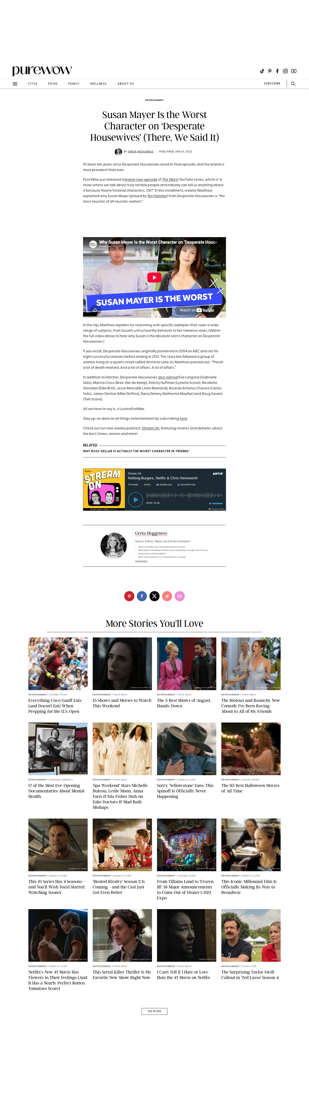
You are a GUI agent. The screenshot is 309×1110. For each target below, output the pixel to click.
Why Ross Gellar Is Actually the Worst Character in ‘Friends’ (136, 451)
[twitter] (154, 596)
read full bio (141, 561)
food (53, 83)
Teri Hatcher (157, 196)
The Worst (170, 180)
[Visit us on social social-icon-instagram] (285, 71)
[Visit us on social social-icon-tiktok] (262, 71)
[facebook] (142, 596)
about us (126, 83)
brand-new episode (140, 180)
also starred (168, 377)
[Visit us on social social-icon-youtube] (293, 71)
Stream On (150, 428)
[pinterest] (8, 55)
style (33, 83)
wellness (98, 83)
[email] (8, 100)
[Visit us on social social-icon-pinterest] (270, 71)
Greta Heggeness (141, 152)
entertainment (154, 100)
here (183, 419)
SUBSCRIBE (272, 83)
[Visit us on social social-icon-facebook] (277, 71)
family (74, 83)
